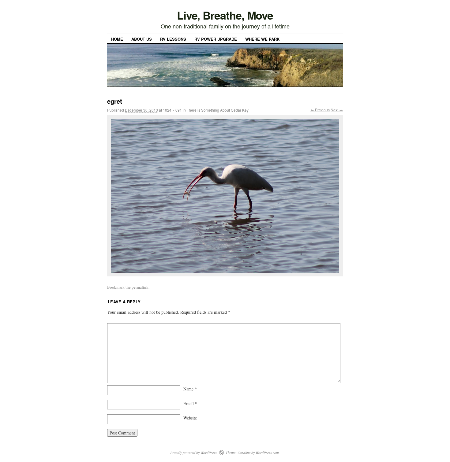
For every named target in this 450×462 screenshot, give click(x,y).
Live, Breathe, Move (225, 15)
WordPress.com (267, 452)
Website (190, 418)
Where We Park (262, 39)
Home (117, 39)
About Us (141, 39)
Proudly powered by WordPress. (194, 452)
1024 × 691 (172, 110)
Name (190, 389)
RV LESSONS (173, 39)
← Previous (320, 109)
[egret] (225, 196)
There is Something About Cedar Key (218, 110)
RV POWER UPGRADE (215, 39)
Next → (337, 109)
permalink (140, 287)
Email (190, 403)
